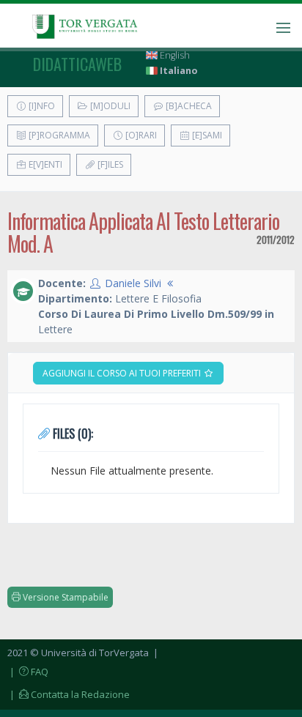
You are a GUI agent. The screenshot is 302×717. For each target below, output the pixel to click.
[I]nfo (40, 106)
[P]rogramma (58, 135)
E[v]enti (44, 164)
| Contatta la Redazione (68, 694)
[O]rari (140, 135)
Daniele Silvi (133, 283)
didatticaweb (77, 63)
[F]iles (109, 164)
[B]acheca (187, 106)
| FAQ (27, 671)
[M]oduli (109, 106)
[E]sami (206, 135)
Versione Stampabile (64, 597)
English (174, 55)
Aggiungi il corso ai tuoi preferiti (123, 373)
